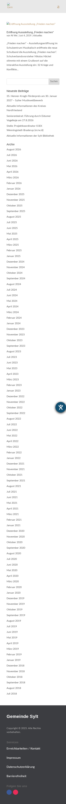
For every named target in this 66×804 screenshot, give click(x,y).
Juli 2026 (12, 155)
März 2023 (13, 379)
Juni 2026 (12, 160)
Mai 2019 (12, 637)
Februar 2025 (14, 250)
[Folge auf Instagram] (15, 792)
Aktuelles (37, 36)
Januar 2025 (14, 256)
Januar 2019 (14, 660)
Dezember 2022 (15, 396)
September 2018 (16, 682)
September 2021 (16, 480)
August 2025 (14, 217)
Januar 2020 (14, 593)
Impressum (14, 757)
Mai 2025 (12, 233)
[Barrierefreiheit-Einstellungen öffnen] (60, 407)
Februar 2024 (14, 318)
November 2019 (16, 604)
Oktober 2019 (14, 609)
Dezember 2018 (15, 665)
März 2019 (13, 649)
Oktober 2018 (14, 677)
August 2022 (14, 418)
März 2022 (13, 447)
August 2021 (14, 486)
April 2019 (12, 643)
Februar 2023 (14, 385)
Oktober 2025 (14, 205)
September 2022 (16, 413)
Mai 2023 (12, 368)
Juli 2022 (12, 424)
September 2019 (16, 615)
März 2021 (13, 514)
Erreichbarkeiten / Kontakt (23, 748)
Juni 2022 (12, 430)
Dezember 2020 (15, 531)
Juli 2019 (12, 626)
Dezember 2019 (15, 598)
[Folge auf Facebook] (9, 792)
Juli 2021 (12, 491)
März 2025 (13, 245)
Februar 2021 (14, 520)
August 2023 (14, 351)
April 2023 (12, 374)
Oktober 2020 (14, 542)
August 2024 (14, 284)
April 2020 (12, 576)
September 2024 (16, 278)
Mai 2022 (12, 435)
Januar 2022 (14, 458)
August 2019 (14, 621)
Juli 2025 (12, 222)
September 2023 (16, 346)
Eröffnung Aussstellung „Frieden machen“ (30, 32)
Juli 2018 (12, 693)
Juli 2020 (12, 559)
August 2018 (14, 688)
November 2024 (16, 267)
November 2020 (16, 536)
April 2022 (12, 441)
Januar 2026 (14, 188)
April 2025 (12, 239)
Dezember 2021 (15, 463)
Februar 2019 (14, 654)
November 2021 (16, 469)
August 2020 (14, 553)
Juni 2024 (12, 295)
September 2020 (16, 548)
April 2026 (12, 172)
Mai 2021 (12, 503)
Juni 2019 (12, 632)
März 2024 (13, 312)
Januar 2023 (14, 390)
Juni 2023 (12, 362)
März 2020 (13, 581)
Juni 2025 (12, 228)
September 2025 (16, 211)
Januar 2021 (14, 525)
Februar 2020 (14, 587)
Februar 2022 (14, 452)
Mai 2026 (12, 166)
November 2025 (16, 200)
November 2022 (16, 402)
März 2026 (13, 177)
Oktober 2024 (14, 273)
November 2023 (16, 334)
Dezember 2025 (15, 194)
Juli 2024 (12, 290)
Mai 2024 (12, 301)
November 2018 (16, 671)
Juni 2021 (12, 497)
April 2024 (12, 306)
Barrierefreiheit (16, 776)
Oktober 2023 (14, 340)
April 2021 (12, 508)
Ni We (14, 36)
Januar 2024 (14, 323)
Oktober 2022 (14, 407)
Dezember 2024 (15, 261)
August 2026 (14, 149)
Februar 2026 (14, 183)
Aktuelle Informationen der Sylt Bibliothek (30, 136)
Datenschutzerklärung (21, 767)
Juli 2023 (12, 357)
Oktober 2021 (14, 475)
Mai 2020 (12, 570)
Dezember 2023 (15, 329)
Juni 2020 (12, 564)
